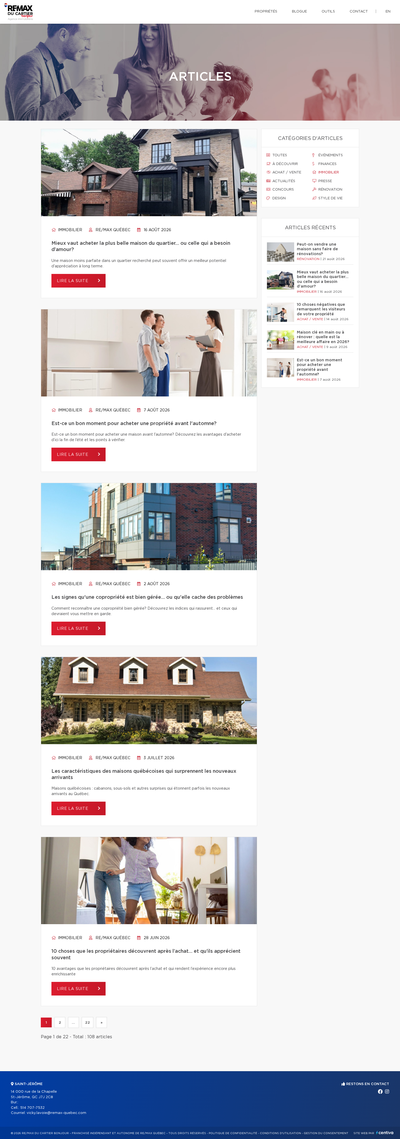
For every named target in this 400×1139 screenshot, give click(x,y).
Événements (330, 155)
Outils (328, 11)
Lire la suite (73, 281)
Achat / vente (286, 172)
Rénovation (329, 189)
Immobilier (69, 230)
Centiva (384, 1132)
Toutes (279, 155)
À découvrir (284, 164)
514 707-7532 (32, 1108)
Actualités (283, 181)
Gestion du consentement (326, 1133)
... (73, 1022)
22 (87, 1022)
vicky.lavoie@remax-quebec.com (56, 1113)
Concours (282, 189)
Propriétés (266, 11)
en (388, 11)
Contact (359, 11)
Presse (324, 181)
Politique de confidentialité (233, 1133)
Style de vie (330, 198)
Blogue (299, 11)
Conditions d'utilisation (280, 1133)
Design (278, 198)
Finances (327, 164)
